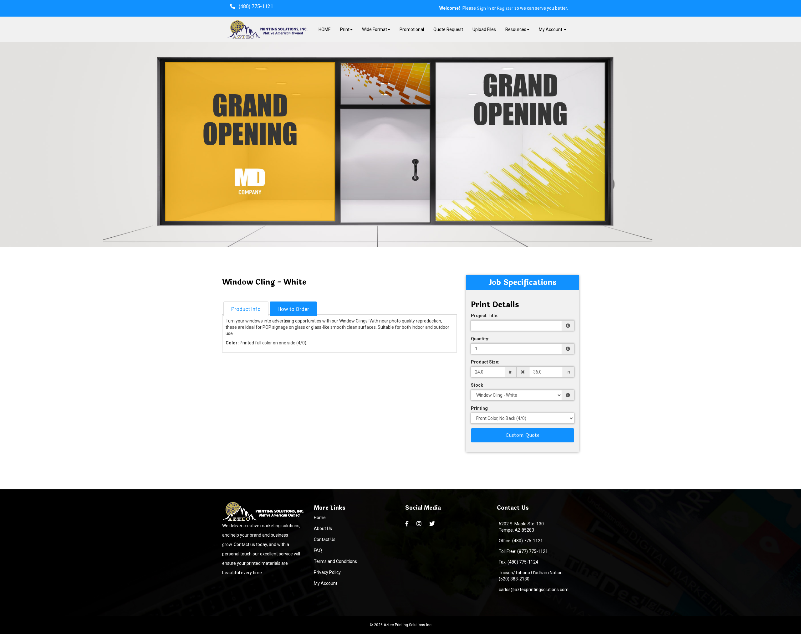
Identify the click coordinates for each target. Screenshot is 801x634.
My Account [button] (551, 29)
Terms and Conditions (335, 561)
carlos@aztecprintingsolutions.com (533, 589)
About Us (323, 528)
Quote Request (448, 29)
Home (320, 517)
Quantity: (480, 338)
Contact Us (324, 539)
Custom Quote (522, 435)
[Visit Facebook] (407, 524)
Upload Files (484, 29)
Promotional (412, 29)
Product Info (246, 309)
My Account (325, 583)
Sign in (484, 8)
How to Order (293, 309)
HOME (325, 29)
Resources (515, 29)
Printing (479, 408)
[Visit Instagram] (419, 524)
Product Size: (485, 361)
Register (505, 8)
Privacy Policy (327, 572)
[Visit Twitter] (432, 524)
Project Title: (484, 315)
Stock (477, 385)
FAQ (318, 550)
